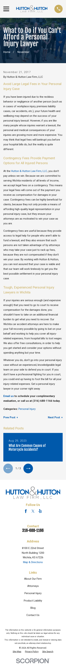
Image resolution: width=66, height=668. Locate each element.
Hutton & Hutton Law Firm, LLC (29, 171)
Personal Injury (27, 409)
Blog (33, 607)
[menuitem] (17, 651)
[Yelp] (40, 511)
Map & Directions (33, 562)
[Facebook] (26, 511)
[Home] (32, 9)
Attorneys (33, 586)
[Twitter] (33, 511)
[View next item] (28, 468)
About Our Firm (33, 578)
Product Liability (33, 600)
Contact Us (32, 615)
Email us (8, 396)
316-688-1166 (33, 530)
